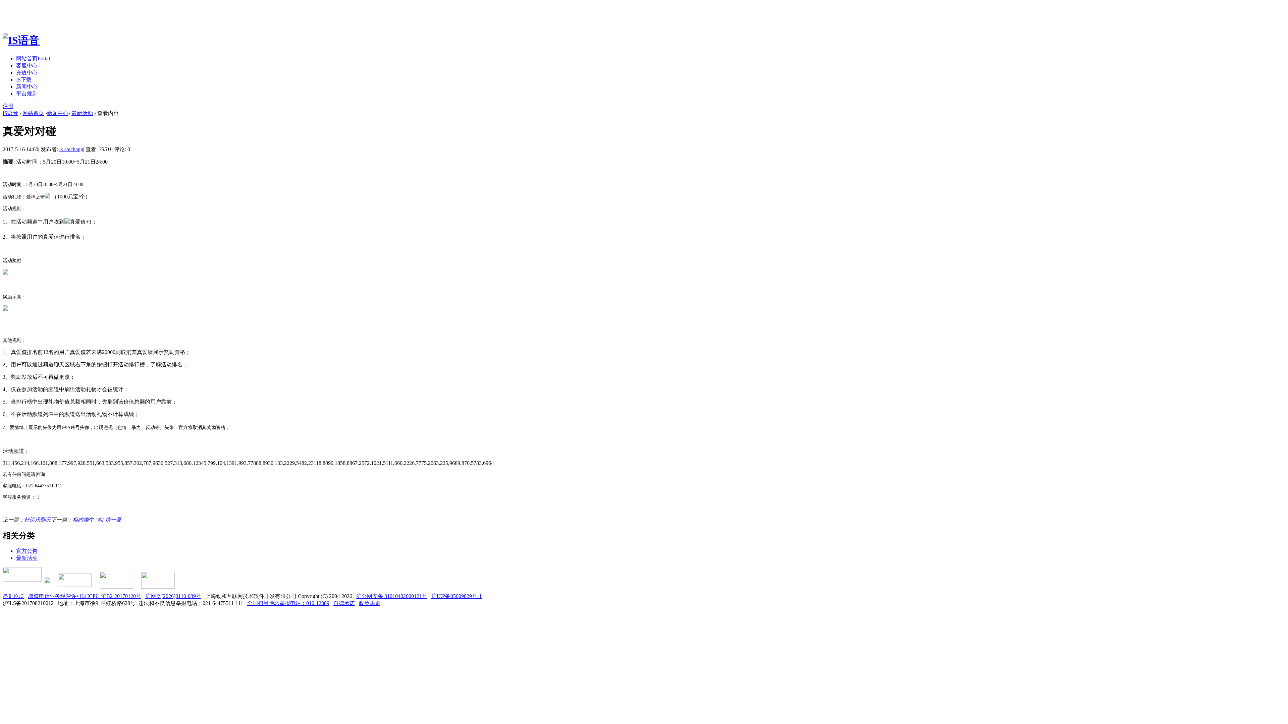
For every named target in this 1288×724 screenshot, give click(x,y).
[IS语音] (21, 40)
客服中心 (27, 65)
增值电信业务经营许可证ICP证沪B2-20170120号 (84, 596)
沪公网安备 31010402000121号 (391, 596)
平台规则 (27, 94)
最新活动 (82, 113)
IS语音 (10, 113)
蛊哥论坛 (13, 596)
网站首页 (33, 58)
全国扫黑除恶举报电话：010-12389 (288, 603)
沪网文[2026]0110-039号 (173, 596)
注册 (8, 106)
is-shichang (71, 149)
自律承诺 (344, 603)
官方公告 (27, 551)
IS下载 (24, 79)
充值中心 (27, 72)
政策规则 (369, 603)
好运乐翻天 (37, 520)
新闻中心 (27, 86)
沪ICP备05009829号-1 (456, 596)
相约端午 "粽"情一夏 (96, 520)
